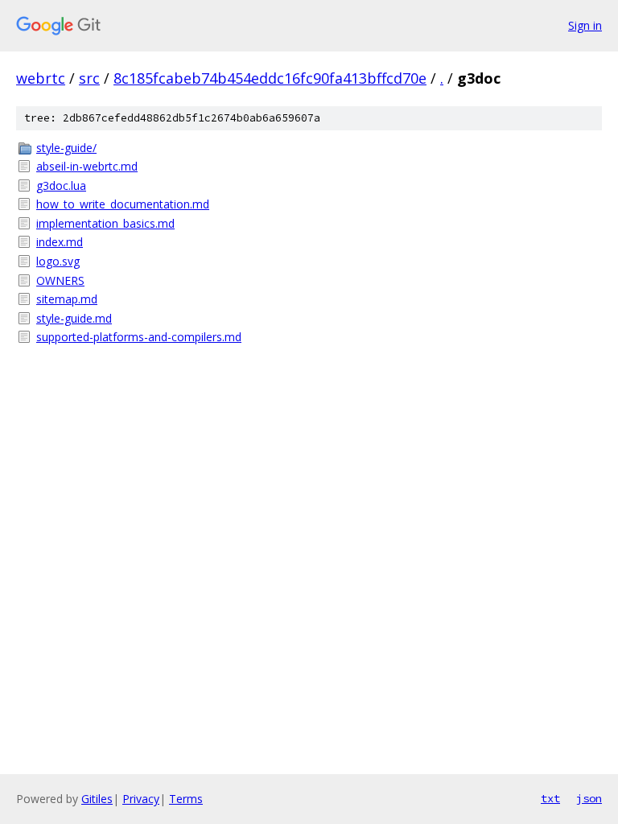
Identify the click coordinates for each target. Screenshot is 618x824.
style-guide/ (66, 147)
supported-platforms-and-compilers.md (138, 336)
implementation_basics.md (105, 223)
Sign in (585, 25)
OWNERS (60, 280)
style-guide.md (74, 318)
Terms (186, 798)
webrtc (40, 78)
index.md (59, 241)
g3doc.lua (61, 185)
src (89, 78)
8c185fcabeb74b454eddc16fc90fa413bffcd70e (269, 78)
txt (550, 798)
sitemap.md (66, 299)
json (589, 798)
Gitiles (97, 798)
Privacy (140, 798)
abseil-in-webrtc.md (87, 166)
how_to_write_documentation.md (122, 204)
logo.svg (58, 261)
